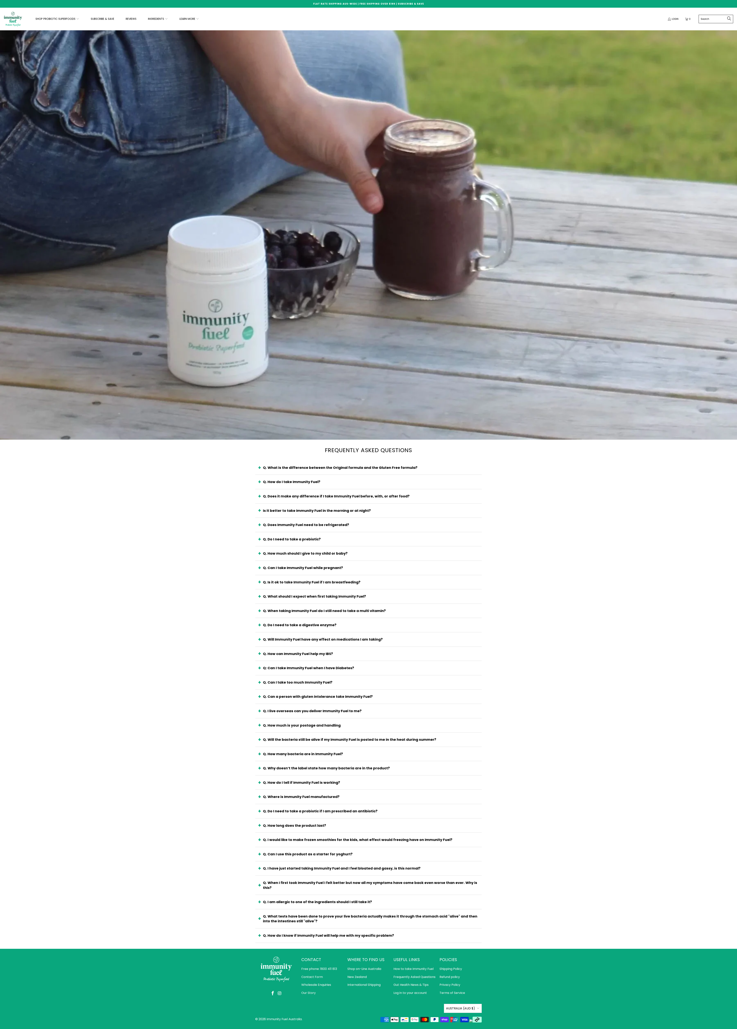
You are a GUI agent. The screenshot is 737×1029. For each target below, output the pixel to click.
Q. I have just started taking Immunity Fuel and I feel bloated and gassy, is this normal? (342, 868)
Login (675, 19)
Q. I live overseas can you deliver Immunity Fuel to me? (312, 711)
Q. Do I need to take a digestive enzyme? (299, 625)
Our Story (308, 993)
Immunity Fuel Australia (284, 1019)
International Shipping (364, 985)
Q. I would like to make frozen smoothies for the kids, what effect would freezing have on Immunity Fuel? (357, 839)
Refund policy (450, 977)
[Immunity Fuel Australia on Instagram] (280, 993)
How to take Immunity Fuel (413, 969)
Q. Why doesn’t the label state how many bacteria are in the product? (326, 768)
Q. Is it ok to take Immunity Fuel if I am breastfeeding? (311, 582)
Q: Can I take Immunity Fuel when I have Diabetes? (308, 668)
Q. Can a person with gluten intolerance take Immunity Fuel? (318, 696)
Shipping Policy (451, 969)
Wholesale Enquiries (316, 985)
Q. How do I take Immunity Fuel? (291, 481)
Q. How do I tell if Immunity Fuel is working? (301, 782)
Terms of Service (452, 993)
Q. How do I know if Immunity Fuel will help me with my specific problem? (328, 935)
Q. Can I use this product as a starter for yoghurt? (308, 854)
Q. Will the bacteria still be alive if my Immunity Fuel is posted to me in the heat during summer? (349, 739)
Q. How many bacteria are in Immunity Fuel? (303, 754)
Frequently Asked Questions (414, 977)
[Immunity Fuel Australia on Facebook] (273, 993)
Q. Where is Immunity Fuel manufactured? (301, 796)
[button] (57, 19)
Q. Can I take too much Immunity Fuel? (297, 682)
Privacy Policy (450, 985)
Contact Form (312, 977)
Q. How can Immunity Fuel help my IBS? (298, 653)
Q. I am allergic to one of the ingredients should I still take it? (317, 901)
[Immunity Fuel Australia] (13, 19)
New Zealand (357, 977)
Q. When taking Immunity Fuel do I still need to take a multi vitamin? (324, 610)
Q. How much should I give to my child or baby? (305, 553)
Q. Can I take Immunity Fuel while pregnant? (303, 567)
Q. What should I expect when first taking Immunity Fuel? (314, 596)
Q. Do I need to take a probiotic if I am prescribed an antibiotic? (320, 811)
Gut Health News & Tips (411, 985)
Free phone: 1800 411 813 (319, 969)
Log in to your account (410, 993)
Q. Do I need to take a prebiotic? (292, 539)
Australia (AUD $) (460, 1008)
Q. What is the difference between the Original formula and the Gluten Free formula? (340, 467)
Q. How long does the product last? (294, 825)
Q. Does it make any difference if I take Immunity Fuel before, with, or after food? (336, 496)
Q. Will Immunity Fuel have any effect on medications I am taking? (323, 639)
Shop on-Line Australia (364, 969)
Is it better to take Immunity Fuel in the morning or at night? (317, 510)
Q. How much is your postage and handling (302, 725)
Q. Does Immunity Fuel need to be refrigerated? (306, 524)
